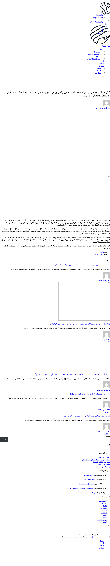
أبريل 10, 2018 (102, 390)
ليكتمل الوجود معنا (89, 479)
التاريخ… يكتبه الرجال (104, 464)
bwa (108, 108)
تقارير (105, 517)
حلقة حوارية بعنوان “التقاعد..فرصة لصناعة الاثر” (96, 460)
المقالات (104, 513)
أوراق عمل (103, 503)
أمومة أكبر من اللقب (104, 457)
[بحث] (109, 17)
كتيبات (105, 522)
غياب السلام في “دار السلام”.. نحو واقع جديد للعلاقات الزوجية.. (86, 416)
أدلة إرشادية (103, 501)
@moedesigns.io (97, 537)
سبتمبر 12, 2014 (101, 431)
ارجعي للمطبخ (106, 467)
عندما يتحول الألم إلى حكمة (87, 484)
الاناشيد (104, 510)
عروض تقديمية (102, 520)
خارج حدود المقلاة (89, 475)
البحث (108, 436)
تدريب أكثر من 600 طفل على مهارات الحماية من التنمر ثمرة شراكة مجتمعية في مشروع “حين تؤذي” (72, 374)
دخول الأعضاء (106, 46)
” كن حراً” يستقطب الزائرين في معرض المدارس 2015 (90, 394)
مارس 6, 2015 (102, 409)
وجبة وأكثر (92, 492)
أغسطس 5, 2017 (101, 108)
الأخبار (102, 252)
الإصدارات (104, 508)
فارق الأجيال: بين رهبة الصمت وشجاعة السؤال (81, 488)
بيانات (105, 515)
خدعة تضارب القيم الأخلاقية (101, 462)
